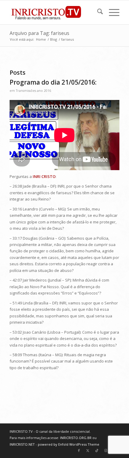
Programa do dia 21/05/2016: (53, 82)
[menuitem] (97, 12)
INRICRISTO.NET (22, 444)
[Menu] (111, 12)
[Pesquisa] (97, 12)
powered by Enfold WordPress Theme (68, 444)
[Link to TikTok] (96, 450)
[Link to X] (87, 450)
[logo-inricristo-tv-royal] (53, 12)
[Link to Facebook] (78, 450)
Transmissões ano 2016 (33, 91)
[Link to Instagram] (105, 450)
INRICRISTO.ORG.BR (76, 437)
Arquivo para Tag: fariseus (39, 33)
